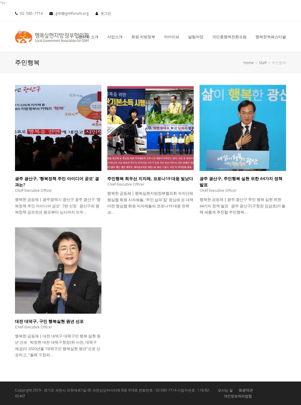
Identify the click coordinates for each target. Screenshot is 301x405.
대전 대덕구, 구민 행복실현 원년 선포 (49, 321)
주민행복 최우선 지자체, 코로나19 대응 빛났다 (150, 178)
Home (249, 62)
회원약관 (246, 390)
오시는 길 (225, 390)
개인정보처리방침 (238, 396)
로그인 (106, 13)
